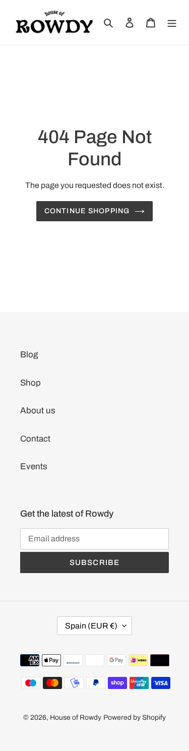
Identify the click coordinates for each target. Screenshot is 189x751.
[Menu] (171, 22)
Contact (35, 439)
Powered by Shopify (134, 717)
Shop (30, 383)
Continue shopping (87, 211)
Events (33, 466)
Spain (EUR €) (91, 625)
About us (37, 410)
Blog (29, 354)
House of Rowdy (75, 717)
